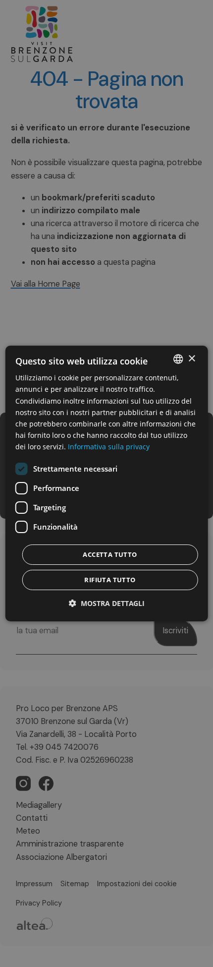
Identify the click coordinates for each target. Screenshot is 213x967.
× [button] (191, 358)
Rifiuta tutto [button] (109, 579)
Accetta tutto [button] (110, 554)
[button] (107, 603)
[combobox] (178, 359)
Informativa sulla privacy (109, 446)
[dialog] (106, 483)
